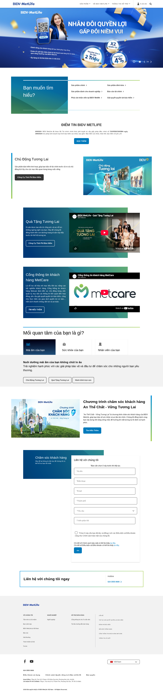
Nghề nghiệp (51, 619)
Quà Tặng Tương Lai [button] (60, 380)
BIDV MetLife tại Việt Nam (31, 628)
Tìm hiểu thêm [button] (92, 430)
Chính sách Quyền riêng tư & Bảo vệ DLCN (63, 675)
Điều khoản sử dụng (31, 675)
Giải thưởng (26, 637)
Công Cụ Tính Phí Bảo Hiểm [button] (29, 177)
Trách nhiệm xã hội (29, 642)
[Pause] (140, 62)
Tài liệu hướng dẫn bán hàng (80, 624)
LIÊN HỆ (101, 615)
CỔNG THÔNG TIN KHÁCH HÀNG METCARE (110, 633)
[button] (123, 662)
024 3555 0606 (28, 670)
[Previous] (144, 62)
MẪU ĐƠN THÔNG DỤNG (105, 629)
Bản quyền (90, 675)
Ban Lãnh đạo (27, 624)
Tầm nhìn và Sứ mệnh (29, 619)
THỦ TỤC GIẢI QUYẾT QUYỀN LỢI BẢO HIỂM (111, 620)
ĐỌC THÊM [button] (81, 141)
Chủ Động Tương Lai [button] (35, 380)
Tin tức (25, 646)
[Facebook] (25, 662)
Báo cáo (25, 633)
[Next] (151, 62)
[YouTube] (31, 662)
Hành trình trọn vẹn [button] (83, 380)
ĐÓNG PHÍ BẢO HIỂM (104, 624)
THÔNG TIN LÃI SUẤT (104, 638)
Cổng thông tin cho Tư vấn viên (80, 619)
